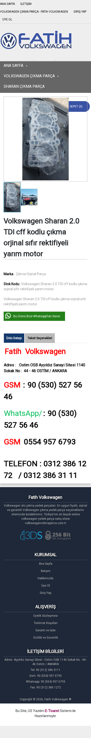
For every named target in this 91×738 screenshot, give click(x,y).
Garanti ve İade (45, 630)
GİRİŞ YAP (80, 11)
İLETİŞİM (26, 4)
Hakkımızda (45, 578)
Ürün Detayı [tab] (14, 338)
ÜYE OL (7, 19)
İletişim (45, 571)
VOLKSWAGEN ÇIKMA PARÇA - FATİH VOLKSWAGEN (34, 11)
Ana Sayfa (45, 563)
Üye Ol (45, 585)
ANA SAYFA (7, 4)
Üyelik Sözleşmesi (45, 615)
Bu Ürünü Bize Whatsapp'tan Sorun (36, 316)
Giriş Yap (45, 593)
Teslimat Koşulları (46, 623)
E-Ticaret (52, 711)
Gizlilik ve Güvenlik (45, 637)
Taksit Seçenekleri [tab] (40, 338)
